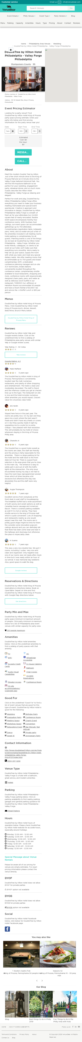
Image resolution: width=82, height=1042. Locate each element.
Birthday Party (31, 714)
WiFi (10, 658)
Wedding (57, 44)
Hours (38, 23)
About (60, 23)
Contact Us (5, 1037)
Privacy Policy (24, 1034)
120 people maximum (16, 630)
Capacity (20, 23)
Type (45, 23)
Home (23, 44)
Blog (73, 16)
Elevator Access (14, 682)
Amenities (29, 23)
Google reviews (21, 570)
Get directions (21, 601)
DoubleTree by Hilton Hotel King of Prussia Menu (21, 319)
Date (7, 127)
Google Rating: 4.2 (13, 361)
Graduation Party (14, 717)
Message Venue (24, 152)
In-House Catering (34, 664)
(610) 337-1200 (13, 761)
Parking (10, 23)
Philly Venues (28, 16)
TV (9, 654)
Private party (30, 732)
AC (27, 654)
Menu (3, 23)
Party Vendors (60, 16)
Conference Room (34, 682)
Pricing (52, 23)
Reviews (76, 23)
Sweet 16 (10, 736)
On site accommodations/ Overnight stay (12, 688)
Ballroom (30, 668)
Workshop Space (14, 724)
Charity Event (31, 721)
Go (71, 8)
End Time (36, 127)
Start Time (22, 127)
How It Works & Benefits (19, 1027)
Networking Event (14, 727)
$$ (34, 64)
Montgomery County (21, 64)
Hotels (10, 782)
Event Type (44, 16)
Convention (30, 724)
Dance (9, 732)
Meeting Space (13, 721)
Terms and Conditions (9, 1034)
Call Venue (23, 161)
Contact (68, 23)
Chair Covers (31, 672)
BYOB (10, 907)
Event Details (12, 16)
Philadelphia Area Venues (39, 44)
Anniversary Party (32, 736)
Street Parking (14, 811)
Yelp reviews (21, 355)
